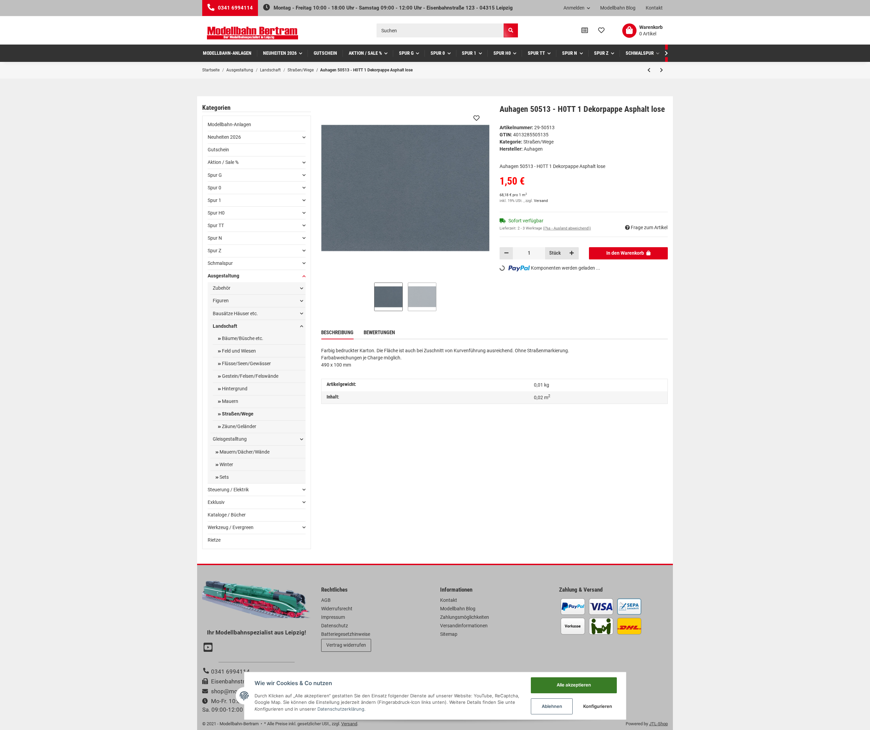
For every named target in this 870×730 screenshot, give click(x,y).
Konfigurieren (597, 706)
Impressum (333, 617)
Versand (541, 201)
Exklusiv (216, 502)
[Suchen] (511, 30)
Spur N (215, 238)
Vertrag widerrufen (346, 645)
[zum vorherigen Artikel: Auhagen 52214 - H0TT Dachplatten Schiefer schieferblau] (649, 70)
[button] (576, 8)
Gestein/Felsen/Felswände (249, 376)
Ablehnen (552, 706)
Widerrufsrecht (336, 608)
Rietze (214, 540)
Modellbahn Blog (618, 8)
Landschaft (225, 326)
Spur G (215, 175)
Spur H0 (216, 213)
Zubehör (221, 288)
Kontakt (654, 8)
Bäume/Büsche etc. (242, 338)
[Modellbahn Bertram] (252, 33)
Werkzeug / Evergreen (231, 527)
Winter (226, 464)
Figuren (221, 300)
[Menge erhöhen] (571, 253)
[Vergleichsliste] (584, 31)
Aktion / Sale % (223, 162)
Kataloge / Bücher (227, 514)
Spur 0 (214, 187)
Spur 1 (214, 200)
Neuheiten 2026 (224, 137)
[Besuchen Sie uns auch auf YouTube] (209, 648)
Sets (224, 477)
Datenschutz (334, 625)
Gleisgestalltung (230, 439)
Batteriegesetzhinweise (345, 634)
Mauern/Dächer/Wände (244, 452)
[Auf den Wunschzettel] (476, 118)
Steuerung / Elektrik (228, 489)
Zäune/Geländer (238, 426)
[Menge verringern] (506, 253)
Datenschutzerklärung (340, 709)
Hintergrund (234, 388)
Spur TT (216, 225)
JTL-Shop (658, 723)
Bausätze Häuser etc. (235, 313)
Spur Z (214, 250)
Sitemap (448, 634)
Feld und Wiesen (238, 351)
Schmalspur (220, 263)
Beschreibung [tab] (337, 332)
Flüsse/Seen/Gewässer (246, 363)
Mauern (229, 401)
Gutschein (218, 149)
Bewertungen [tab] (379, 332)
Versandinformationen (464, 625)
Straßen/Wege (538, 142)
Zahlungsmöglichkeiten (464, 617)
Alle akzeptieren (574, 684)
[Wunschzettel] (601, 31)
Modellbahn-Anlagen (229, 124)
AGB (326, 600)
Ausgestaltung (223, 275)
